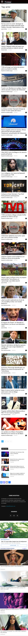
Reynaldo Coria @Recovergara (7, 70)
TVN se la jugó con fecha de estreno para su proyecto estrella (12, 68)
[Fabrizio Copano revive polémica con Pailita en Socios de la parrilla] (14, 248)
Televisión (3, 64)
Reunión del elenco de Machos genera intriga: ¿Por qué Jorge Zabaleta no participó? (13, 346)
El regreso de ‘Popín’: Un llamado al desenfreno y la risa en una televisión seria (13, 324)
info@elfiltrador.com (10, 506)
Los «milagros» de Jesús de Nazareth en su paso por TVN (13, 174)
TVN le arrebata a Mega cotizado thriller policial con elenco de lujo (13, 215)
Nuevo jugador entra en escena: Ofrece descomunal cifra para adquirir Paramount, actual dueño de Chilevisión (13, 131)
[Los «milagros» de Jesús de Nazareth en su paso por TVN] (14, 165)
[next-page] (11, 441)
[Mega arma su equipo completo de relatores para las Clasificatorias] (5, 475)
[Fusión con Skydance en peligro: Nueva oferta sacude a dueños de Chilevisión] (14, 80)
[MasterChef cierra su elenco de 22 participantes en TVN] (5, 461)
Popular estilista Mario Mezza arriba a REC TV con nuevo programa (13, 412)
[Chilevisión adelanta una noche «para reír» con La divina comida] (14, 227)
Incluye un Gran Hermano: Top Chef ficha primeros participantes (12, 195)
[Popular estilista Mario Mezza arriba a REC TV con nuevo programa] (14, 403)
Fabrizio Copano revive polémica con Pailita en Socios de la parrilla (13, 257)
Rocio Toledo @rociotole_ (6, 305)
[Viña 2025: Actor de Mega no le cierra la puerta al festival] (14, 144)
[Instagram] (14, 515)
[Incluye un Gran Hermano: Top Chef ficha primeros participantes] (14, 186)
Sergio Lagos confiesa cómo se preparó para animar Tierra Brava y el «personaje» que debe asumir (13, 279)
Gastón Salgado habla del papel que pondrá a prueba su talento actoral (12, 47)
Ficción (3, 44)
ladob (3, 429)
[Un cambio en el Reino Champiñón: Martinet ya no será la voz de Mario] (14, 424)
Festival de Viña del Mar (6, 21)
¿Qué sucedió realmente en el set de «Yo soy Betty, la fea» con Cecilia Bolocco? (12, 301)
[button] (2, 2)
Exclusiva (3, 191)
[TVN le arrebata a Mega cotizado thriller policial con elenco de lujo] (14, 207)
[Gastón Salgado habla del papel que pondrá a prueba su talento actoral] (14, 38)
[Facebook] (10, 515)
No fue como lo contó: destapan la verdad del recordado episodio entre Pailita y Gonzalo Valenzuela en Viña (12, 25)
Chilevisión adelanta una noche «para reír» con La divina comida (13, 236)
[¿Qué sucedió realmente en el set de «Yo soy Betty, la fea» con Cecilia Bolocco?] (14, 292)
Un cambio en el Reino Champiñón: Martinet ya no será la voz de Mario (12, 432)
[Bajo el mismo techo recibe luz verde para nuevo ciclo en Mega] (14, 382)
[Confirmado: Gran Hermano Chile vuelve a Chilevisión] (5, 454)
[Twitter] (17, 515)
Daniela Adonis (4, 49)
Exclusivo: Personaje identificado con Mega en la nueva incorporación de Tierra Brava (13, 369)
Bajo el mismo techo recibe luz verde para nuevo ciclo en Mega (12, 391)
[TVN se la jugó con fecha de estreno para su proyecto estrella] (14, 59)
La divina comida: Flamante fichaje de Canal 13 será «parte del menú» (13, 109)
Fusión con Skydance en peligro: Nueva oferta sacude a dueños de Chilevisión (13, 89)
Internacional (4, 85)
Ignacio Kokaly (4, 29)
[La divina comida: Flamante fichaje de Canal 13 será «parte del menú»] (14, 101)
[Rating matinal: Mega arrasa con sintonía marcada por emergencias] (5, 468)
